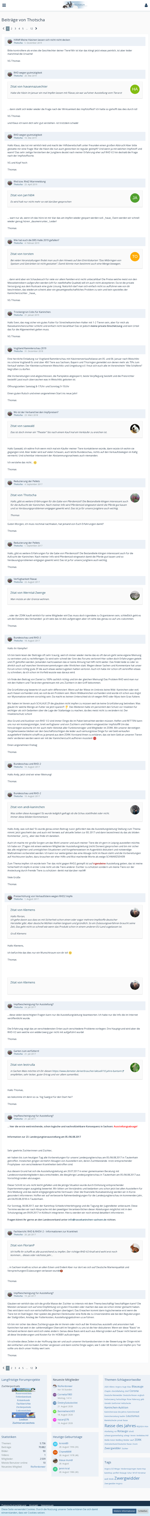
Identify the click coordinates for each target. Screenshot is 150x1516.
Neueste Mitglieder (66, 1380)
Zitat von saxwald (22, 426)
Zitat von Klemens (22, 910)
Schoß (131, 1431)
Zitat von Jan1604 (22, 195)
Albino (112, 1387)
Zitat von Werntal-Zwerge (28, 593)
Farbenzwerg (109, 1399)
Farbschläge (121, 1399)
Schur (129, 1473)
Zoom (135, 1444)
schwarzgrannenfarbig (113, 1435)
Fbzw (129, 1399)
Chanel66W (65, 1451)
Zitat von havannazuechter (29, 86)
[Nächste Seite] (36, 28)
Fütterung (136, 1399)
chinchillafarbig (117, 1391)
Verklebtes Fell (142, 1435)
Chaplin (107, 1391)
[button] (4, 5)
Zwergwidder (112, 1448)
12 (31, 28)
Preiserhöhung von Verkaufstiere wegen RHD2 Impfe (43, 896)
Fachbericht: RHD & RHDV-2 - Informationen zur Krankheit (46, 1231)
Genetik (107, 1403)
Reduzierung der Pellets (27, 481)
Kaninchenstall (133, 1412)
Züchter (125, 1448)
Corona (134, 1391)
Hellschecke (126, 1403)
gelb (142, 1399)
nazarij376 (63, 1419)
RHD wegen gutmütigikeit (28, 72)
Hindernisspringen (128, 1469)
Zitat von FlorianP (22, 1245)
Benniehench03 (66, 1411)
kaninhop (108, 1473)
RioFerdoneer (38, 1466)
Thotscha (18, 42)
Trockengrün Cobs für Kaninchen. (32, 312)
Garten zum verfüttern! (26, 1051)
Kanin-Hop (141, 1469)
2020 (106, 1387)
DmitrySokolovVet (67, 1402)
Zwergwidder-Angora (113, 1483)
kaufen (122, 1416)
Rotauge (122, 1431)
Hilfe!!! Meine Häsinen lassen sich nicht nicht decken (42, 39)
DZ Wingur (115, 1469)
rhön (146, 1426)
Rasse (125, 1420)
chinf (127, 1391)
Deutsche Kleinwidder (113, 1395)
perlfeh (116, 1473)
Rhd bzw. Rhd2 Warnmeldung (30, 181)
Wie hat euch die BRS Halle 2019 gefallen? (36, 240)
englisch (141, 1395)
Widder (126, 1440)
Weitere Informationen (124, 1511)
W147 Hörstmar (139, 1473)
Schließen (142, 1511)
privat (119, 1420)
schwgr (127, 1435)
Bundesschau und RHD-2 (27, 637)
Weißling (119, 1440)
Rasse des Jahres (120, 1425)
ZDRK (138, 1439)
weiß (106, 1479)
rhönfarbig (108, 1431)
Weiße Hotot (109, 1440)
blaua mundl (66, 1460)
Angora (118, 1387)
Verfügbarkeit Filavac (25, 579)
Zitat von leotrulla (22, 1065)
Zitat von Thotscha (23, 495)
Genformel (115, 1403)
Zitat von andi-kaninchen (27, 807)
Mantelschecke (110, 1420)
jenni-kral (64, 1468)
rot (115, 1431)
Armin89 (63, 1443)
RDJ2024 (140, 1426)
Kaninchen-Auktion (116, 1407)
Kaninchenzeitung (111, 1416)
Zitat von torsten (22, 254)
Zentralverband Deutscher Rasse (118, 1444)
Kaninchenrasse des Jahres (115, 1412)
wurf (132, 1440)
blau (129, 1387)
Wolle (111, 1479)
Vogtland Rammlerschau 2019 (30, 348)
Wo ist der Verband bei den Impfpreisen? (36, 412)
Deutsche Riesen (130, 1395)
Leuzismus (132, 1416)
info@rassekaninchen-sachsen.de (87, 1219)
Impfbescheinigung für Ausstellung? (34, 1004)
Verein (133, 1435)
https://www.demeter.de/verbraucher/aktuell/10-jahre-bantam (86, 1071)
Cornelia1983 (65, 1394)
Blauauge (137, 1386)
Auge (124, 1387)
